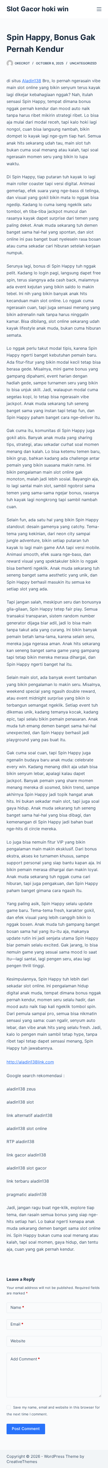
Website (17, 1340)
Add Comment (25, 1358)
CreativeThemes (22, 1461)
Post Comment (26, 1428)
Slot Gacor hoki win (38, 9)
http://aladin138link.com (30, 1062)
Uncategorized (83, 63)
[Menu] (99, 9)
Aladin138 (31, 80)
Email (16, 1324)
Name (17, 1307)
